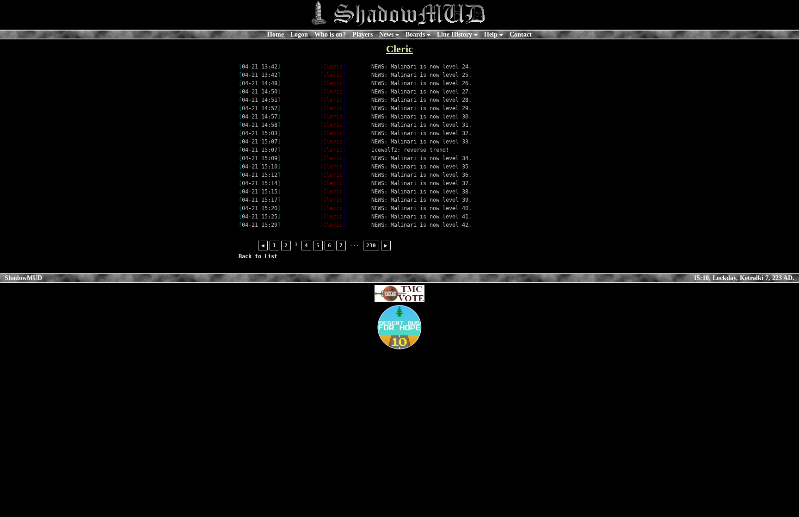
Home (275, 34)
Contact (521, 34)
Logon (299, 34)
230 (371, 246)
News (386, 34)
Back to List (258, 256)
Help (491, 34)
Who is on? (330, 34)
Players (362, 34)
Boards (415, 34)
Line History (454, 34)
